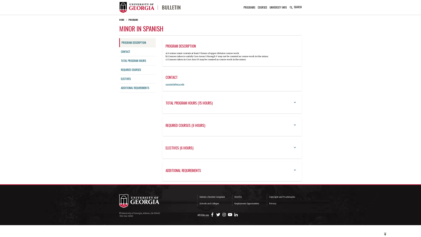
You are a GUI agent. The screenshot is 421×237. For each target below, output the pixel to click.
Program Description (134, 43)
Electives (126, 79)
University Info (278, 7)
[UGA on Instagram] (225, 214)
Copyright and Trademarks (282, 197)
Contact (125, 52)
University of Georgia (144, 201)
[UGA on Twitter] (219, 214)
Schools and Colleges (209, 203)
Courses (262, 7)
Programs (249, 7)
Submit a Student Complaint (212, 197)
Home (121, 19)
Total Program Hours (133, 61)
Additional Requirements (135, 88)
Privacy (272, 203)
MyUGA (238, 197)
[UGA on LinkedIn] (236, 214)
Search (295, 7)
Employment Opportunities (246, 203)
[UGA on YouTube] (231, 214)
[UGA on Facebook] (213, 214)
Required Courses (131, 70)
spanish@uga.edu (175, 84)
